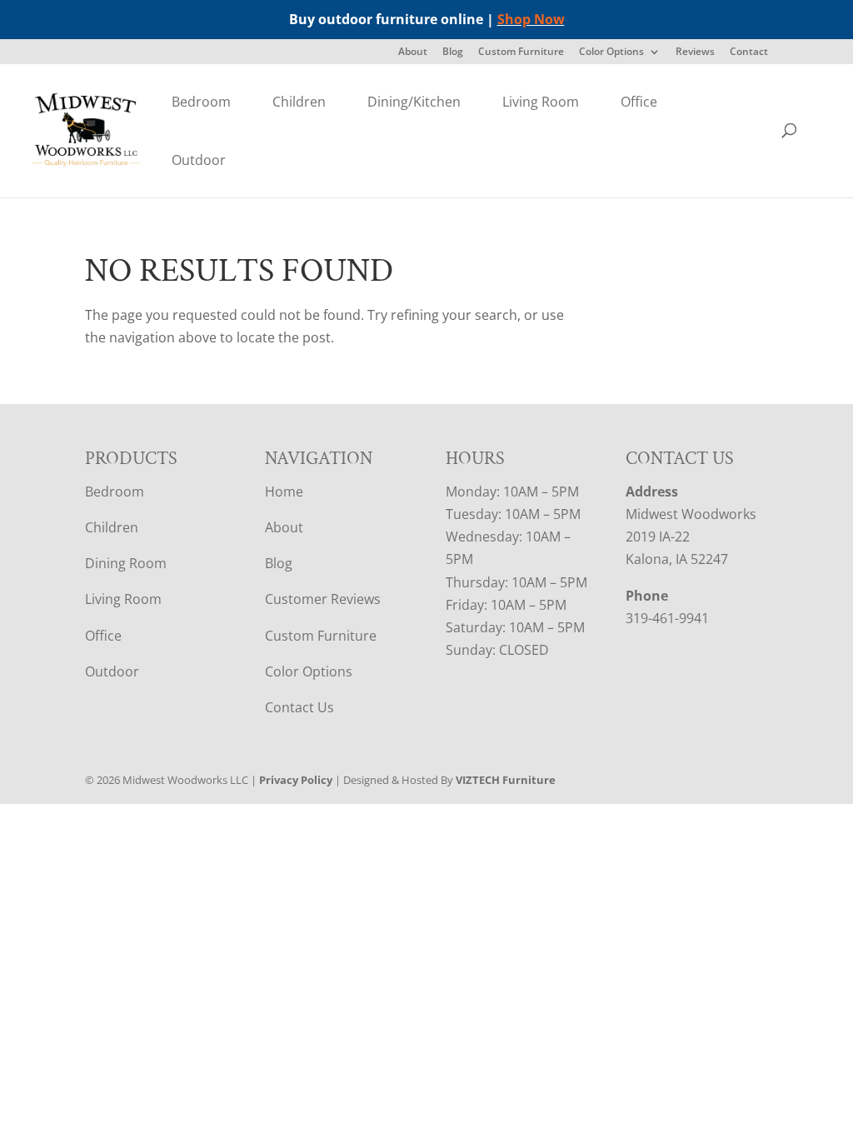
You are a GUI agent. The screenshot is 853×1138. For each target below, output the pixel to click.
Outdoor (199, 160)
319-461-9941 (667, 618)
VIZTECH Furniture (506, 779)
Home (284, 491)
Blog (452, 52)
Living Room (540, 101)
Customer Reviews (323, 599)
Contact (749, 52)
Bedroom (201, 101)
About (412, 52)
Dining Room (126, 563)
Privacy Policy (295, 779)
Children (299, 101)
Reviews (695, 52)
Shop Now (531, 19)
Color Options (611, 52)
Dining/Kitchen (414, 101)
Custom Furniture (521, 52)
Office (639, 101)
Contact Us (299, 707)
